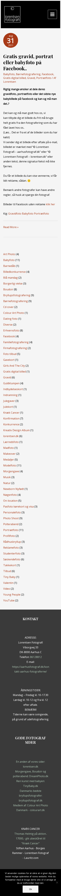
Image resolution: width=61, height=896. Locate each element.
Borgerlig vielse (12, 283)
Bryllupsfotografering (16, 295)
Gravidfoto (14, 213)
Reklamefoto (11, 547)
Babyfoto (9, 74)
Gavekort (8, 360)
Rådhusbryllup (12, 542)
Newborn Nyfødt (13, 489)
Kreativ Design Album (16, 430)
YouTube (8, 600)
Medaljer (8, 459)
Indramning (10, 395)
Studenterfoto (12, 553)
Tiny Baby (9, 577)
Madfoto (8, 448)
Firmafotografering (15, 348)
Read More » (11, 227)
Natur (7, 483)
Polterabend (10, 524)
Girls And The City (14, 365)
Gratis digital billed (14, 78)
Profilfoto (9, 536)
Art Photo (9, 254)
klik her (50, 204)
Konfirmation (11, 418)
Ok (30, 889)
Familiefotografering (16, 342)
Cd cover (8, 307)
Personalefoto (12, 512)
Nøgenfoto (10, 495)
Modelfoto (9, 465)
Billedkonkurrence (14, 272)
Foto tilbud (9, 354)
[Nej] (57, 882)
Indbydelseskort (13, 389)
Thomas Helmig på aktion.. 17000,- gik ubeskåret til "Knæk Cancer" (30, 838)
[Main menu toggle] (52, 14)
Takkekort (9, 565)
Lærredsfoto (11, 442)
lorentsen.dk (11, 436)
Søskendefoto (11, 559)
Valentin (8, 583)
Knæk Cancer (11, 412)
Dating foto (10, 319)
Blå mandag (10, 277)
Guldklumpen (11, 383)
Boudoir (8, 289)
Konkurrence (11, 424)
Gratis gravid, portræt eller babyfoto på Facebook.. (28, 62)
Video (6, 588)
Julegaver (9, 401)
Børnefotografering (28, 74)
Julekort (8, 407)
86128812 (36, 657)
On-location (10, 500)
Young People (11, 594)
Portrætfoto (43, 78)
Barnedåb (9, 266)
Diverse (8, 324)
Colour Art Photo (13, 313)
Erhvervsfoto (11, 330)
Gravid (31, 78)
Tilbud (7, 571)
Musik (7, 477)
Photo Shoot (11, 518)
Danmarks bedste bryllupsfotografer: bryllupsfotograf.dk (30, 795)
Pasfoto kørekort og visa (18, 506)
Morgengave (11, 471)
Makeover (9, 453)
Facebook (48, 74)
